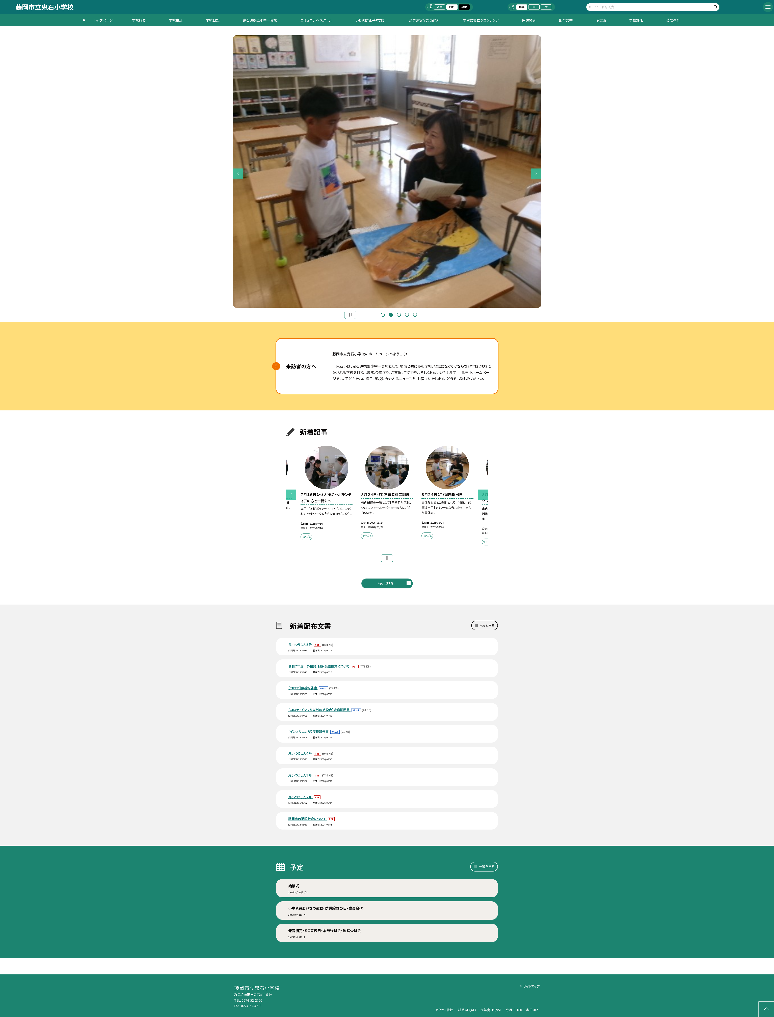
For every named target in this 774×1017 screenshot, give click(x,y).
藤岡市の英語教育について (307, 818)
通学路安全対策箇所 (424, 20)
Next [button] (536, 173)
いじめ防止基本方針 (371, 20)
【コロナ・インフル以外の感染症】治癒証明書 (319, 709)
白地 (452, 7)
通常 (439, 7)
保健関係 (529, 20)
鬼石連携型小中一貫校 (260, 20)
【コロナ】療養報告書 (303, 687)
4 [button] (407, 315)
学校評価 (636, 20)
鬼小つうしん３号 (300, 775)
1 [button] (383, 315)
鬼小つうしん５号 (300, 644)
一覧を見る (486, 866)
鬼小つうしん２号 (300, 796)
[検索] (716, 6)
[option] (387, 171)
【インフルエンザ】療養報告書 (308, 731)
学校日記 (213, 20)
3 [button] (399, 315)
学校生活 (176, 20)
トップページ (103, 20)
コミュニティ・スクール (316, 20)
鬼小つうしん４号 (300, 753)
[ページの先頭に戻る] (766, 1009)
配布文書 (566, 20)
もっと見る (385, 583)
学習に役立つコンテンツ (481, 20)
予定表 (601, 20)
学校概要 (139, 20)
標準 (521, 7)
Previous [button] (238, 173)
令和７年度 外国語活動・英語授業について (319, 666)
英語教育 (673, 20)
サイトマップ (531, 986)
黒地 (464, 7)
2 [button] (391, 315)
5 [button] (415, 315)
